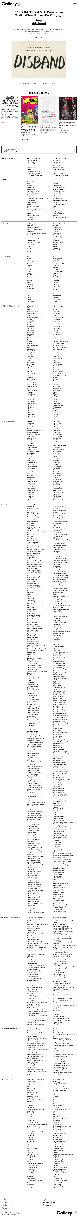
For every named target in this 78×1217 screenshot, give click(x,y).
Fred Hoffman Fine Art (33, 770)
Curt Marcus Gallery (33, 699)
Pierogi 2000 (57, 683)
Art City (29, 596)
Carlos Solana (31, 445)
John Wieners (57, 425)
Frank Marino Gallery (33, 768)
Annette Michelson (32, 432)
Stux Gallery (56, 801)
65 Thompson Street (33, 518)
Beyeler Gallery (31, 634)
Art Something (31, 600)
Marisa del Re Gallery (59, 581)
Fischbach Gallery (32, 757)
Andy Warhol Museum (33, 928)
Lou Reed (55, 332)
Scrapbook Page (58, 237)
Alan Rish (29, 425)
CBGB (28, 267)
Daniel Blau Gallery (32, 705)
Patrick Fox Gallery (58, 661)
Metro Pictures (31, 1188)
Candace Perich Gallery (34, 658)
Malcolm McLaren (58, 340)
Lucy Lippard (57, 438)
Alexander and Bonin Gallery (35, 549)
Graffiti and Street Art (33, 173)
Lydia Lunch (56, 336)
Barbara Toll (30, 619)
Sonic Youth (56, 386)
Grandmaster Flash (32, 383)
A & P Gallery (31, 529)
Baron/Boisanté (31, 620)
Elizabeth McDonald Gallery (35, 738)
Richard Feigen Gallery (60, 700)
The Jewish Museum (58, 1016)
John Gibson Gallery (33, 892)
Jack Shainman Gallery (34, 871)
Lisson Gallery (57, 553)
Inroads (29, 1175)
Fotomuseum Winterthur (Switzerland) (34, 971)
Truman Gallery (57, 842)
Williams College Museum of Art (62, 1072)
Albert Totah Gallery (33, 546)
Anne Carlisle (31, 325)
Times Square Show (58, 213)
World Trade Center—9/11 (60, 217)
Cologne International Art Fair (36, 1131)
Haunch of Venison (32, 836)
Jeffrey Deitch (31, 488)
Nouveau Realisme (58, 162)
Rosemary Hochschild (59, 375)
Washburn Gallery (58, 872)
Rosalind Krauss (57, 481)
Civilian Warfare (32, 692)
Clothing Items (31, 240)
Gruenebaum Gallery (33, 830)
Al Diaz (29, 315)
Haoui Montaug (31, 468)
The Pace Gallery (58, 818)
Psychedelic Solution (59, 691)
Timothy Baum (57, 494)
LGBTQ (55, 182)
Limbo (29, 297)
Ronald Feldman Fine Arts (60, 719)
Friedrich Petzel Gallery (34, 774)
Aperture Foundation (33, 930)
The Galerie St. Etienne (59, 809)
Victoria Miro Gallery (59, 857)
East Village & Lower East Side (36, 210)
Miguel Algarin (57, 455)
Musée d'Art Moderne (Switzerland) (63, 967)
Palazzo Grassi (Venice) (60, 981)
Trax (54, 1176)
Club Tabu (30, 275)
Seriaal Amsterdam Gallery (61, 753)
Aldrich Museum (31, 921)
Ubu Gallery (56, 848)
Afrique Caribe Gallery (33, 542)
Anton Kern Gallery (32, 589)
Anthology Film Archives (34, 1083)
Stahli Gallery (57, 786)
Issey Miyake (31, 477)
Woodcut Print (57, 248)
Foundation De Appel (33, 1156)
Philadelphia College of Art (35, 1069)
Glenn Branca (31, 379)
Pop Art (55, 171)
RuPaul (55, 381)
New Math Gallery (58, 633)
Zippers (55, 301)
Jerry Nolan (30, 399)
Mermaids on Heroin (59, 353)
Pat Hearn (56, 460)
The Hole (55, 1152)
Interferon (30, 1176)
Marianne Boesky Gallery (60, 577)
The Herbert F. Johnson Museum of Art (63, 1046)
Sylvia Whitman (57, 490)
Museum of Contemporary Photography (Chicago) (61, 951)
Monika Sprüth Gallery (59, 615)
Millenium (30, 1190)
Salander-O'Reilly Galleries (61, 732)
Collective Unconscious (33, 1130)
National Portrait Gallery (60, 624)
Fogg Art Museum (32, 969)
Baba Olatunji (31, 332)
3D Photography (32, 224)
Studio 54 (55, 279)
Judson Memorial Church (34, 1180)
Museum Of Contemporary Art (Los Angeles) (63, 942)
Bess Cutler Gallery (32, 630)
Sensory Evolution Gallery (60, 751)
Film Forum (30, 1146)
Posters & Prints (57, 229)
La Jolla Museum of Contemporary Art (37, 1016)
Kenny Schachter (58, 434)
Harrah (29, 279)
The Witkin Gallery (58, 820)
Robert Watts (57, 473)
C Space (29, 1103)
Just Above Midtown (33, 911)
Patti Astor (56, 464)
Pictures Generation (58, 169)
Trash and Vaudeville (59, 1175)
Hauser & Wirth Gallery (34, 839)
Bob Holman (30, 440)
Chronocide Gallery (33, 686)
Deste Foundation (32, 961)
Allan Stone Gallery (32, 555)
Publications (7, 1202)
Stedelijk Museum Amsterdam (61, 1011)
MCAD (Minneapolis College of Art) (37, 1060)
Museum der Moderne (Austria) (62, 935)
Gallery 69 (30, 800)
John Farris (30, 500)
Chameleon (30, 1111)
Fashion (29, 212)
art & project (30, 592)
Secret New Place (58, 1128)
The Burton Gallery (58, 807)
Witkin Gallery (57, 885)
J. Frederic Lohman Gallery (35, 864)
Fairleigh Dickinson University (35, 1043)
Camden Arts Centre (33, 939)
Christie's (29, 952)
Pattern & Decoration (59, 165)
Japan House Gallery (33, 882)
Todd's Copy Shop (58, 1171)
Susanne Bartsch (57, 488)
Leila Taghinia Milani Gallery (61, 540)
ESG (28, 368)
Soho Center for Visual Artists (61, 1131)
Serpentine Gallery (58, 756)
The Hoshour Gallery (59, 813)
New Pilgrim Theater (59, 1087)
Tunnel (55, 290)
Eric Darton (30, 458)
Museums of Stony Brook (60, 961)
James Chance (31, 394)
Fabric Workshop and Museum (36, 967)
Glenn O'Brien (31, 464)
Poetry (55, 202)
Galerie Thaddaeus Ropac (34, 793)
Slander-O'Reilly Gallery (60, 771)
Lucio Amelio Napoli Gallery (61, 560)
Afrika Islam (30, 313)
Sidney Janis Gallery (59, 762)
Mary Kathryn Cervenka (60, 347)
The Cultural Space (58, 1146)
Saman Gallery (57, 736)
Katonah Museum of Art (34, 1006)
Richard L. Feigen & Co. (60, 704)
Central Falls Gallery (33, 677)
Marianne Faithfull (58, 343)
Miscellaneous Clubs (59, 264)
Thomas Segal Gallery (59, 826)
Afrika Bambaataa (32, 311)
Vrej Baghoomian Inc (59, 867)
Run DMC (55, 379)
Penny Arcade (57, 368)
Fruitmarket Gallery (33, 776)
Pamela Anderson (58, 364)
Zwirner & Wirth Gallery (60, 911)
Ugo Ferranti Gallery (59, 850)
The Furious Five (57, 403)
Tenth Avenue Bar (58, 1143)
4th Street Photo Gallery (34, 527)
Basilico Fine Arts (32, 622)
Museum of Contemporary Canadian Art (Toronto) (64, 948)
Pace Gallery (57, 650)
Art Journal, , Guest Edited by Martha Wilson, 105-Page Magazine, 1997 (67, 124)
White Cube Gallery (59, 878)
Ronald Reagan (57, 479)
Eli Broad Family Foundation (35, 965)
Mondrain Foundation (59, 924)
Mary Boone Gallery (59, 586)
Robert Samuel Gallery (59, 713)
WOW (55, 1188)
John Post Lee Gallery (33, 897)
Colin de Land (31, 453)
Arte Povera (30, 162)
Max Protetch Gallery (59, 596)
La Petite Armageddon (33, 292)
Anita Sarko (30, 321)
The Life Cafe (57, 1156)
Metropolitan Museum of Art (35, 1024)
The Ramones (57, 407)
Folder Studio (12, 1214)
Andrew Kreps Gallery (33, 577)
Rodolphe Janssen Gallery (60, 715)
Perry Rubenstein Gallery (60, 673)
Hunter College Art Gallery (35, 1054)
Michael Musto (57, 451)
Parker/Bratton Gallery (60, 658)
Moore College (31, 1064)
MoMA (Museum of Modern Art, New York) (64, 921)
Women (55, 215)
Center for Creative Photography (36, 947)
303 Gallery (30, 523)
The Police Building (58, 1161)
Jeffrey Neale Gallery (33, 888)
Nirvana (55, 267)
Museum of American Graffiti (61, 936)
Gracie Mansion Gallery (34, 819)
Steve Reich (56, 390)
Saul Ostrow (56, 483)
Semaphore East (58, 747)
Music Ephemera (58, 189)
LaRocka (29, 293)
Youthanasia (56, 299)
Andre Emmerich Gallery (34, 574)
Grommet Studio (32, 826)
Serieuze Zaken (57, 755)
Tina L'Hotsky (57, 414)
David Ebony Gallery (33, 708)
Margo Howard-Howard (60, 341)
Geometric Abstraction (33, 171)
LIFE (28, 295)
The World (56, 284)
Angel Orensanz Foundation (35, 1079)
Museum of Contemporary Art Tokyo (64, 945)
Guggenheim (31, 982)
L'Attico (55, 525)
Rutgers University (58, 1032)
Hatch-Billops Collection (34, 1173)
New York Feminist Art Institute (62, 1089)
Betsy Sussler (30, 334)
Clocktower (30, 693)
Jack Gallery (30, 869)
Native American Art (59, 191)
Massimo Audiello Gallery (60, 588)
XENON (55, 297)
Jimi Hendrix (30, 401)
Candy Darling (31, 349)
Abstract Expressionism (33, 158)
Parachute (56, 1096)
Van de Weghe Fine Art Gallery (62, 853)
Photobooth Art (31, 252)
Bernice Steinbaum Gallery (35, 628)
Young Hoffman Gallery (60, 904)
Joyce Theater (31, 1178)
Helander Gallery (32, 845)
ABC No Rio (30, 536)
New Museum (57, 974)
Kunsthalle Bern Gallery (60, 521)
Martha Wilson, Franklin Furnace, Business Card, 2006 (48, 126)
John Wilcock (57, 427)
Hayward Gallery (32, 841)
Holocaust (30, 219)
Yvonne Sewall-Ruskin (59, 500)
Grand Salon (31, 821)
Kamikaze (30, 286)
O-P (54, 1092)
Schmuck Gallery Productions (61, 741)
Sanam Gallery (57, 738)
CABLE (29, 656)
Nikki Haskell (57, 457)
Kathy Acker (56, 432)
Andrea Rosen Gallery (33, 576)
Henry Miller (30, 472)
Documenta (30, 1135)
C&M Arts (30, 1105)
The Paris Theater (58, 1158)
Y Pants (55, 416)
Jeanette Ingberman (33, 487)
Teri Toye (55, 401)
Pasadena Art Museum (59, 985)
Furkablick (30, 1160)
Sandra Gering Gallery (60, 740)
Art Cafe (29, 1085)
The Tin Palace (57, 1165)
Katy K (55, 310)
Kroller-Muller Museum (33, 1008)
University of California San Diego (63, 1054)
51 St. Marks (30, 512)
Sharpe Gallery (57, 758)
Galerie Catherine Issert (34, 785)
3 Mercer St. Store (32, 504)
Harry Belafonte (31, 384)
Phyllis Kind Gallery (58, 682)
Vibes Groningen (58, 1184)
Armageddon (31, 262)
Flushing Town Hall (32, 1154)
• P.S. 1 (6, 120)
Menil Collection (31, 1022)
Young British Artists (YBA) (60, 175)
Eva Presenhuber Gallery (34, 746)
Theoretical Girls (58, 412)
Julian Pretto (30, 907)
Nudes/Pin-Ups (57, 198)
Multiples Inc (56, 618)
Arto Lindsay (30, 330)
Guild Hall (30, 985)
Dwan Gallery (31, 725)
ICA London (30, 995)
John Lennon (30, 407)
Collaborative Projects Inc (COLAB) (37, 198)
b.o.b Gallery (31, 613)
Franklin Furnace (32, 1158)
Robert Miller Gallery (59, 712)
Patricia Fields (57, 462)
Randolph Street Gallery (60, 693)
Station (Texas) (57, 1139)
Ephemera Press (48, 1202)
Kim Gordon (56, 311)
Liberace (55, 325)
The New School (57, 1049)
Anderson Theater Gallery (34, 572)
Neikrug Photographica (60, 628)
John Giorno (56, 421)
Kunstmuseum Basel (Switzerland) (37, 1011)
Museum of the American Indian (62, 958)
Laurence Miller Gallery (60, 534)
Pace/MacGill (57, 654)
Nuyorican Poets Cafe (59, 1090)
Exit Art (29, 1145)
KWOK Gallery (57, 523)
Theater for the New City (60, 1167)
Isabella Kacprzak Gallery (34, 862)
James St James (31, 396)
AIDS (28, 183)
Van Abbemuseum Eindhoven (61, 1018)
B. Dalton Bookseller (33, 1092)
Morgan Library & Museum (61, 926)
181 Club (29, 258)
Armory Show (31, 932)
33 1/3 (28, 510)
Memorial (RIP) (57, 185)
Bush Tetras (30, 347)
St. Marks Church (58, 1137)
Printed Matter (57, 1113)
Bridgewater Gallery (33, 643)
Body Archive (31, 1098)
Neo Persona (57, 630)
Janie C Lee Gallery (32, 881)
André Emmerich (32, 579)
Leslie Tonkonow (58, 547)
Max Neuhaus (57, 351)
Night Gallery (57, 635)
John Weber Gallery (33, 899)
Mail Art (55, 183)
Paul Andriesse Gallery (59, 663)
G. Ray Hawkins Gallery (34, 780)
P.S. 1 (53, 83)
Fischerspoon (31, 373)
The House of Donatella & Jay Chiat (63, 1154)
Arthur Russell (31, 328)
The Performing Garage (60, 1160)
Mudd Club (56, 265)
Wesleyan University (59, 1067)
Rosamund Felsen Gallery (60, 723)
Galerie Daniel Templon (34, 789)
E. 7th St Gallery (31, 729)
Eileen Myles (30, 457)
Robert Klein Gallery (59, 710)
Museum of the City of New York (62, 960)
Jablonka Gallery (32, 867)
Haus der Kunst (31, 837)
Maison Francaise (32, 1058)
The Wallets (56, 411)
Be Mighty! (30, 1094)
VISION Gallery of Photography (62, 859)
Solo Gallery (56, 775)
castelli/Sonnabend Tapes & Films (37, 671)
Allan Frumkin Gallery (33, 553)
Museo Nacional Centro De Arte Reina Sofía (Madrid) (62, 928)
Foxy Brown (30, 377)
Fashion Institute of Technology (36, 1045)
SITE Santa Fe (57, 1003)
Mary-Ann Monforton (59, 445)
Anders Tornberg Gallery (34, 570)
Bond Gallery (31, 639)
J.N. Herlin (30, 866)
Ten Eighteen (56, 280)
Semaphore (56, 745)
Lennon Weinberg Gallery (60, 542)
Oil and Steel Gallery (59, 645)
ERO (28, 1143)
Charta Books (31, 1115)
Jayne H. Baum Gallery (34, 886)
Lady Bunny (56, 319)
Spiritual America (58, 785)
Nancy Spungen (57, 358)
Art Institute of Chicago (33, 1029)
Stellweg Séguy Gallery (60, 796)
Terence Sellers (57, 399)
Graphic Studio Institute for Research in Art (37, 1050)
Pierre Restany (57, 470)
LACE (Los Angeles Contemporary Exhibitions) (63, 529)
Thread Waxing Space (59, 1169)
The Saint (55, 282)
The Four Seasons (58, 1150)
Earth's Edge (30, 1137)
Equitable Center (32, 1141)
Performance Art (58, 167)
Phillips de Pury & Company (61, 989)
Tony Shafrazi (57, 496)
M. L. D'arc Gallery (58, 568)
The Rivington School (59, 212)
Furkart (29, 1161)
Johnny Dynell (31, 416)
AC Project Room (32, 538)
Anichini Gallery (31, 581)
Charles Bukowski (32, 447)
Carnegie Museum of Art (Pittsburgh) (38, 943)
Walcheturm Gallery (59, 870)
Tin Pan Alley (56, 286)
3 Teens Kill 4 (30, 306)
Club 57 (29, 271)
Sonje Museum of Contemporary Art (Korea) (63, 1006)
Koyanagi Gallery (58, 519)
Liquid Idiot (56, 326)
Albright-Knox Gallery (33, 919)
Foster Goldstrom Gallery (34, 761)
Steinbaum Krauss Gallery (60, 794)
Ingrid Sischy (30, 473)
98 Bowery (45, 1205)
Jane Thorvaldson (32, 481)
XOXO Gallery (57, 898)
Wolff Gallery (57, 891)
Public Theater (57, 1117)
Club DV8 (29, 273)
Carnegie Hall (31, 1107)
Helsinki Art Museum (33, 989)
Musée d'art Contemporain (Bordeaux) (61, 964)
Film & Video (30, 244)
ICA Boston (30, 993)
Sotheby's (56, 1009)
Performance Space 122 (60, 1102)
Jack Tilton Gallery (32, 873)
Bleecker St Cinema (32, 1096)
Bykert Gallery (31, 654)
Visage (55, 293)
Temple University (58, 1042)
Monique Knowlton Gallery (61, 616)
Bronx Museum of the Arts (34, 936)
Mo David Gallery (58, 607)
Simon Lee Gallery (58, 766)
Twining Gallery (57, 844)
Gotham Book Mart (32, 1165)
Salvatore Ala (57, 734)
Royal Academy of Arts (60, 1031)
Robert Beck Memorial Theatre (62, 1126)
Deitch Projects (31, 716)
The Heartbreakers (58, 405)
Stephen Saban (57, 388)
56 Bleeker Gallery (32, 516)
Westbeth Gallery (58, 876)
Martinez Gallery (58, 585)
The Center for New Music (60, 1145)
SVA (54, 1036)
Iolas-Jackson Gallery (33, 860)
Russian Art (56, 208)
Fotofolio (29, 763)
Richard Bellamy (57, 698)
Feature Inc (30, 751)
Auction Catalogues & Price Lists (36, 233)
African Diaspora (32, 182)
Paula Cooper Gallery (59, 669)
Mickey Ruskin (57, 453)
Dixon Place (30, 1133)
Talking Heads (57, 396)
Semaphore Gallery (59, 749)
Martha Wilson (44, 83)
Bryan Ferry (30, 343)
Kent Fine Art (56, 508)
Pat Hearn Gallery (58, 659)
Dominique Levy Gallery (34, 720)
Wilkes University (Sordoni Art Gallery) (62, 1069)
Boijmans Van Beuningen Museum (37, 934)
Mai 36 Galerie (57, 570)
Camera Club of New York (35, 941)
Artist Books (30, 231)
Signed (55, 239)
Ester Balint (30, 369)
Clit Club (29, 269)
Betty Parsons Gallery (33, 632)
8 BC (28, 256)
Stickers (55, 246)
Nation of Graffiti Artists (60, 1083)
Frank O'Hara (31, 460)
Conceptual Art (31, 164)
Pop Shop (56, 1107)
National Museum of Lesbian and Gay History (63, 969)
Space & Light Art (58, 242)
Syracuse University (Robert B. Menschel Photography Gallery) (63, 1039)
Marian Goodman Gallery (61, 575)
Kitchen (29, 1182)
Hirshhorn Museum (32, 991)
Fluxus (29, 169)
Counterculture (31, 202)
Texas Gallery (57, 805)
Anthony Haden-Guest (33, 434)
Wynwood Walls (58, 894)
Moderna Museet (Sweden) (61, 919)
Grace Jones (30, 381)
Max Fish (55, 594)
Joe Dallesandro (32, 403)
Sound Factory (57, 1135)
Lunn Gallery (57, 564)
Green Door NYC (32, 1167)
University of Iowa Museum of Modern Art (61, 1057)
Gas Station (30, 217)
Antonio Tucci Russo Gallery (35, 591)
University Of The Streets (60, 1180)
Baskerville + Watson (33, 624)
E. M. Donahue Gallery (33, 731)
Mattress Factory (58, 592)
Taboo (55, 394)
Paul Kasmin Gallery (59, 665)
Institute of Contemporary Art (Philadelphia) (35, 999)
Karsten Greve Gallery (59, 504)
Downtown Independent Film (35, 208)
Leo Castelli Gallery (58, 543)
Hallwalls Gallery (32, 834)
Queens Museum (58, 993)
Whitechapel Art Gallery (60, 880)
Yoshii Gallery (57, 902)
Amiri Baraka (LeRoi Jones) (35, 430)
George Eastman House (34, 978)
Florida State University (34, 1047)
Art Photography (32, 160)
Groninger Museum (32, 980)
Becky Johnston (31, 438)
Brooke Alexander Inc (33, 647)
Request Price (24, 139)
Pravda (55, 1111)
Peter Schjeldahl (57, 468)
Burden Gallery (31, 652)
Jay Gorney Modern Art (34, 884)
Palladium (56, 269)
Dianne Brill (30, 354)
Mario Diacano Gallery (60, 579)
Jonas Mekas (57, 429)
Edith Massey (31, 364)
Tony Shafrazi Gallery (59, 837)
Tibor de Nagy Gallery (59, 829)
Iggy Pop (29, 388)
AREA (28, 260)
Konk (54, 315)
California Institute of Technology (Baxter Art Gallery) (36, 1039)
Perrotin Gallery (57, 671)
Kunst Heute (30, 1184)
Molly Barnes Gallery (59, 613)
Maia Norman (57, 440)
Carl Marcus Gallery (33, 663)
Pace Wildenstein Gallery (60, 652)
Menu (75, 3)
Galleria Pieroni (31, 796)
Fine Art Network (32, 1148)
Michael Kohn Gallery (59, 600)
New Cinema (57, 1085)
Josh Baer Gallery (32, 905)
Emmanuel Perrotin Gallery (35, 742)
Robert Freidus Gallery (59, 708)
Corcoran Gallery (32, 695)
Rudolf (55, 377)
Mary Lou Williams (58, 349)
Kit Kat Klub (30, 288)
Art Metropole (31, 1089)
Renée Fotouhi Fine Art (59, 697)
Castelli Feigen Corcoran (34, 667)
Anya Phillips (30, 326)
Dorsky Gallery (31, 723)
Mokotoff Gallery (58, 611)
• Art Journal (63, 129)
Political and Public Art (59, 204)
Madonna (56, 338)
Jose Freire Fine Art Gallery (35, 903)
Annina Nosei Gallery (33, 585)
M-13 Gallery (57, 566)
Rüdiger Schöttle (58, 726)
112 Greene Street (32, 519)
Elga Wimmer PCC (32, 736)
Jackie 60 (30, 284)
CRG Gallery (31, 697)
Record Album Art (58, 235)
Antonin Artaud (31, 436)
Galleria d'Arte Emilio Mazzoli (36, 795)
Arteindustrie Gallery (33, 606)
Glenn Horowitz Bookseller (35, 1163)
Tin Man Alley (57, 833)
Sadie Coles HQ (57, 730)
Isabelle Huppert (32, 390)
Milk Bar (55, 262)
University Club (57, 1178)
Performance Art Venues (60, 1100)
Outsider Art (56, 164)
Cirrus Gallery (31, 688)
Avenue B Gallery (32, 609)
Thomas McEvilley (58, 492)
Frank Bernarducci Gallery (34, 766)
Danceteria (30, 277)
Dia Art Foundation (32, 963)
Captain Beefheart (32, 351)
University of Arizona (59, 1052)
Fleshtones (30, 375)
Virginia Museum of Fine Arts (61, 1020)
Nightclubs (56, 195)
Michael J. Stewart (58, 449)
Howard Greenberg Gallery (35, 856)
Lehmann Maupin (58, 538)
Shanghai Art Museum (59, 1002)
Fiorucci (29, 1150)
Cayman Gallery (32, 673)
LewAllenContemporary (60, 549)
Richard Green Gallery (59, 702)
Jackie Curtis (30, 392)
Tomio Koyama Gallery (60, 835)
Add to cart (39, 22)
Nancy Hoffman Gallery (60, 622)
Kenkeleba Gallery (58, 506)
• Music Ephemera (11, 118)
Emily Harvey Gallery (33, 740)
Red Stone (56, 1122)
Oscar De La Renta (58, 458)
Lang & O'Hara (57, 532)
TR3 (54, 288)
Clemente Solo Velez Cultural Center (37, 1124)
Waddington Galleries (59, 868)
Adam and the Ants (32, 308)
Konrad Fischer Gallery (60, 514)
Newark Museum (58, 980)
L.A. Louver (56, 527)
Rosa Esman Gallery (59, 721)
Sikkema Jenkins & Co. (59, 764)
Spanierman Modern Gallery (61, 779)
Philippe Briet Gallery (59, 676)
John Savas (30, 411)
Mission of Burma (58, 354)
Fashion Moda (31, 750)
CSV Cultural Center (33, 960)
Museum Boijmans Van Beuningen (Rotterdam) (63, 932)
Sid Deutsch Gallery (58, 760)
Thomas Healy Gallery (59, 824)
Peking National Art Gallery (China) (63, 987)
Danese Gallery (31, 703)
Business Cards (31, 235)
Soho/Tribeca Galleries (60, 773)
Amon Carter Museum (33, 926)
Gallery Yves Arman (33, 808)
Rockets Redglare (58, 371)
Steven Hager (57, 487)
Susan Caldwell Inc (58, 803)
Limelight (29, 299)
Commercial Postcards (33, 242)
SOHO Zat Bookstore (59, 1133)
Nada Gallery (57, 620)
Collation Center (32, 1126)
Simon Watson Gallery (59, 768)
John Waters (30, 414)
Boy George (30, 340)
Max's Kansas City (58, 258)
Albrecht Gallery (32, 547)
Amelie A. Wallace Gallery (35, 561)
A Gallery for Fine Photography (36, 531)
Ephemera (7, 1199)
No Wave (56, 197)
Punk (54, 206)
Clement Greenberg (33, 451)
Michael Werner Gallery (60, 601)
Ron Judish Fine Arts (59, 717)
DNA (28, 360)
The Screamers (57, 409)
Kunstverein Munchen (33, 1013)
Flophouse (30, 1152)
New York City (57, 193)
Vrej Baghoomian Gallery (60, 865)
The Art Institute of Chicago (61, 1043)
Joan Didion (30, 498)
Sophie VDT (56, 485)
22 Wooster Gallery (32, 508)
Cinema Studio (31, 1120)
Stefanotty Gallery (58, 790)
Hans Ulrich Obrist (32, 466)
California (30, 197)
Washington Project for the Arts (62, 1186)
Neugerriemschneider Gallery (61, 631)
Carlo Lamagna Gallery (34, 665)
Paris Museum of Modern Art (61, 983)
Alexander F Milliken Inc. (34, 551)
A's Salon (29, 533)
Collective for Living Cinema (35, 1128)
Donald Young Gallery (33, 722)
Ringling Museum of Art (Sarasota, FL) (63, 995)
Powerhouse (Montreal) (60, 1109)
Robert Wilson (57, 475)
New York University (33, 1067)
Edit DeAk (30, 455)
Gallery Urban (31, 806)
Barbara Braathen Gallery (34, 615)
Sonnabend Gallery (58, 777)
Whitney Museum (58, 1024)
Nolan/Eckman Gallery (60, 639)
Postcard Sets (57, 227)
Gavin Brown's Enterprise (34, 811)
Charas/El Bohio (31, 1113)
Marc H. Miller (57, 442)
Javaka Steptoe (31, 483)
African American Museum (34, 917)
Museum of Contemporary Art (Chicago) (62, 939)
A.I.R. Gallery (31, 534)
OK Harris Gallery (58, 646)
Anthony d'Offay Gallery (34, 587)
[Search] (39, 151)
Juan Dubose (57, 430)
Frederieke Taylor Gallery (34, 772)
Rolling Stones (57, 373)
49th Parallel (30, 525)
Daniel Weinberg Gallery (34, 707)
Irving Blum (30, 475)
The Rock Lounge (58, 1163)
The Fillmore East (58, 1148)
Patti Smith (56, 366)
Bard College (31, 1031)
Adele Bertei (30, 310)
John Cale (30, 405)
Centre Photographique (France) (36, 949)
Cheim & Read (31, 682)
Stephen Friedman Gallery (60, 798)
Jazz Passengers (32, 397)
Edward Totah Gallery (33, 735)
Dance (29, 204)
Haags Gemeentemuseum (34, 987)
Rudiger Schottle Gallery (60, 725)
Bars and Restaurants (33, 193)
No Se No (56, 637)
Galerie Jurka (31, 791)
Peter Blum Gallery (58, 674)
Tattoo (55, 210)
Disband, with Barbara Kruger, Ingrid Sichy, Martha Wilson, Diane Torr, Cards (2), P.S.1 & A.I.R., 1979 (10, 112)
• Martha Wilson (49, 130)
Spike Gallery (57, 783)
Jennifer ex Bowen (32, 490)
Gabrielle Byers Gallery (34, 781)
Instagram (44, 1199)
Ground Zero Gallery (33, 828)
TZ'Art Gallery (57, 846)
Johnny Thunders (58, 306)
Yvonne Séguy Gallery (59, 906)
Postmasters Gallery (59, 687)
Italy (54, 180)
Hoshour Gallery (32, 854)
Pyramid (55, 273)
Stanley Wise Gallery (59, 788)
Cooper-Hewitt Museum (34, 958)
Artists (4, 1208)
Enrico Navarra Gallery (34, 744)
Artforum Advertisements (34, 229)
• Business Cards (45, 129)
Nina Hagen (56, 362)
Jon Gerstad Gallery (33, 901)
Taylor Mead (57, 397)
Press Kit (55, 231)
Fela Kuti (29, 371)
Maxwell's (56, 260)
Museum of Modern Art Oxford (62, 956)
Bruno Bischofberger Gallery (35, 650)
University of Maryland (59, 1060)
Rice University (57, 1029)
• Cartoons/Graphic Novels (28, 134)
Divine (29, 358)
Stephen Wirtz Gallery (59, 800)
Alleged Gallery (31, 557)
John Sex (29, 412)
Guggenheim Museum (33, 984)
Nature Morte (57, 626)
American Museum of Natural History (38, 924)
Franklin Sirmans (32, 462)
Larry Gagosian (57, 436)
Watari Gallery (57, 874)
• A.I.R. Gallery (6, 116)
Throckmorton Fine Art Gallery (62, 828)
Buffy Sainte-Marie (32, 345)
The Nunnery (57, 814)
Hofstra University (32, 1052)
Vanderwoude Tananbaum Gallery (63, 855)
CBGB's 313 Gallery (32, 675)
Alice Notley (30, 427)
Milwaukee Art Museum (60, 917)
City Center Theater (32, 1122)
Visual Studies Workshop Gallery (62, 861)
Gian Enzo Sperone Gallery (35, 815)
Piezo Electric (57, 685)
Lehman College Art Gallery (35, 1056)
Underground (57, 292)
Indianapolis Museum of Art (35, 997)
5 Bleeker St (30, 506)
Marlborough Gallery (59, 583)
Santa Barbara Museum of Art (62, 1000)
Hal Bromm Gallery (32, 832)
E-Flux (29, 727)
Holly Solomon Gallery (33, 852)
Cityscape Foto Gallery (34, 690)
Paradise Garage (58, 271)
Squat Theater (57, 277)
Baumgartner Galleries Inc (34, 626)
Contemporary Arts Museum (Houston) (35, 955)
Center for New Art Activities (35, 1109)
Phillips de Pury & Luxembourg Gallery (62, 679)
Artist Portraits (31, 189)
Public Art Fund (57, 991)
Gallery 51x (30, 798)
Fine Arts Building (32, 755)
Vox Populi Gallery (58, 863)
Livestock (55, 555)
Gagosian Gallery (32, 783)
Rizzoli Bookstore (58, 1124)
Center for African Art (33, 945)
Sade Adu (56, 383)
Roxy (54, 275)
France (29, 213)
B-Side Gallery (31, 611)
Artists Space (30, 607)
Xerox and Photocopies (60, 250)
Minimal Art (56, 160)
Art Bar (29, 594)
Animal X (29, 319)
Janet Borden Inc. (32, 877)
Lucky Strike (30, 301)
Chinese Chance (31, 1118)
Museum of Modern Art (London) (63, 954)
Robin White (56, 477)
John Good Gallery (32, 894)
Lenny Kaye (56, 323)
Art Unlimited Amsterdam (34, 602)
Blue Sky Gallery (32, 635)
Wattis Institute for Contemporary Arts (64, 1065)
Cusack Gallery (31, 701)
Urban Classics (57, 852)
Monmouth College (32, 1062)
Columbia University (33, 1042)
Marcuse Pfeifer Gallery (60, 572)
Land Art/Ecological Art (60, 158)
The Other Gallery (58, 816)
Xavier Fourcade (58, 896)
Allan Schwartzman (32, 429)
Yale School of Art (58, 1074)
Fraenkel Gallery (32, 765)
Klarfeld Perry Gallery (59, 510)
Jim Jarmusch (31, 496)
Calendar (29, 237)
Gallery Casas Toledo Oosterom (36, 802)
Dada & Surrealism (32, 165)
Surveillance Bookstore (59, 1141)
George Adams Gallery (34, 813)
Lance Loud (56, 321)
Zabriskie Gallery (58, 907)
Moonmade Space (58, 1079)
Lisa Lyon (55, 330)
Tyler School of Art (58, 1051)
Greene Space (31, 1169)
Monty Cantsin (57, 356)
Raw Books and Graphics (60, 1118)
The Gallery (56, 811)
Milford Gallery (57, 603)
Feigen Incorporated (33, 753)
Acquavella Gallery (32, 540)
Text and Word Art (58, 173)
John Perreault (57, 423)
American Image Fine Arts (34, 566)
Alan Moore (30, 423)
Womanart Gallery (58, 892)
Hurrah (29, 282)
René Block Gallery (58, 695)
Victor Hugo (56, 498)
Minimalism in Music (59, 187)
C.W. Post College (32, 1034)
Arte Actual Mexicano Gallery (35, 604)
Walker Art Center (58, 1022)
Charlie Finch (31, 449)
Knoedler (55, 512)
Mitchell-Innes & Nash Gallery (61, 605)
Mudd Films (56, 1081)
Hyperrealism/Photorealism (35, 175)
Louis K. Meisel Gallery (59, 558)
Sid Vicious (56, 384)
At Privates (30, 1090)
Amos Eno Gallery (32, 568)
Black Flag (30, 336)
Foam (28, 759)
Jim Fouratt (30, 494)
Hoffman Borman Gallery (34, 851)
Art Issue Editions (32, 598)
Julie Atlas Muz (57, 308)
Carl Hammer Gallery (33, 662)
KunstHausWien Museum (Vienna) (37, 1009)
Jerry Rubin (30, 492)
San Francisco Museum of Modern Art (64, 998)
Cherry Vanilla (31, 353)
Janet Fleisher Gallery (33, 879)
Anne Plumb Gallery (33, 583)
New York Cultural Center (60, 976)
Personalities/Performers (60, 200)
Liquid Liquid (57, 328)
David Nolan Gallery (33, 710)
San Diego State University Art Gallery (64, 1034)
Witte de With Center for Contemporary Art (60, 888)
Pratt (28, 1075)
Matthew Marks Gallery (60, 590)
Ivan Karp (30, 479)
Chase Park (30, 1117)
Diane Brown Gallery (33, 718)
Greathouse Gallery (33, 823)
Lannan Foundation (32, 1019)
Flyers (28, 246)
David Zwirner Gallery (33, 712)
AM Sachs (30, 559)
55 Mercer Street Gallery (34, 514)
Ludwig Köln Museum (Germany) (37, 1020)
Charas (29, 680)
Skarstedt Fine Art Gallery (60, 770)
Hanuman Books (32, 1171)
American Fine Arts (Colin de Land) (37, 562)
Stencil (55, 244)
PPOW (55, 689)
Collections (7, 1205)
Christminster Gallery (33, 684)
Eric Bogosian (31, 366)
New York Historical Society (61, 978)
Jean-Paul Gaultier (32, 485)
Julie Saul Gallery (32, 909)
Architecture (30, 187)
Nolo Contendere (58, 641)
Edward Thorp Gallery (33, 733)
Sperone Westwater (59, 781)
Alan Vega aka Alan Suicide (35, 317)
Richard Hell (56, 369)
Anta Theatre (31, 1081)
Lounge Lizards (57, 334)
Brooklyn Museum (32, 937)
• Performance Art (64, 130)
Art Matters (30, 1087)
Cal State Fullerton (32, 1036)
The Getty (56, 1014)
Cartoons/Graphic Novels (34, 239)
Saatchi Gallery (57, 728)
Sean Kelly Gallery (58, 743)
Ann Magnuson (31, 323)
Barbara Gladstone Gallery (35, 617)
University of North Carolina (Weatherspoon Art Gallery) (62, 1062)
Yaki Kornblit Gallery (59, 900)
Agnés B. (29, 421)
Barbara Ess (26, 83)
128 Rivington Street (32, 521)
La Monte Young (58, 317)
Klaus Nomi (56, 313)
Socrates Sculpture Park (60, 1130)
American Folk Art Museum (35, 923)
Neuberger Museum (59, 972)
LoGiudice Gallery (58, 557)
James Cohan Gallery (33, 875)
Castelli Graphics (32, 669)
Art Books (30, 225)
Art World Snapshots (33, 227)
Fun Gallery (30, 778)
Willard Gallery (57, 881)
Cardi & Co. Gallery (33, 660)
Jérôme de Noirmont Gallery (35, 912)
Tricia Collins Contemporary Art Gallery (62, 839)
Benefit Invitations (32, 195)
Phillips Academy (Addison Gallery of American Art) (38, 1072)
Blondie (29, 338)
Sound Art (56, 240)
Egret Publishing (31, 1139)
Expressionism (31, 167)
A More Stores (31, 180)
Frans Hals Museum (32, 976)
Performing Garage (59, 1103)
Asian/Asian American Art (34, 191)
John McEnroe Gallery (33, 896)
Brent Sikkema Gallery (33, 641)
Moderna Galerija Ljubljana (61, 609)
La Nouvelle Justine (32, 290)
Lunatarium (30, 1186)
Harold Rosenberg (32, 470)
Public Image (57, 1115)
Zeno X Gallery (57, 909)
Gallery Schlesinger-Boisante (35, 804)
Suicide (55, 392)
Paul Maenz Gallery (59, 667)
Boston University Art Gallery (35, 1032)
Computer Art (31, 200)
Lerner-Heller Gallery (59, 545)
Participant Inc (57, 1098)
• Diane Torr (10, 117)
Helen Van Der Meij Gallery (35, 847)
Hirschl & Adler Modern (34, 849)
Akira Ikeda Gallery (33, 544)
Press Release (57, 233)
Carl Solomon (31, 442)
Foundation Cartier (32, 974)
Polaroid (55, 225)
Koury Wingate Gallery (60, 518)
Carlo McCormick (32, 443)
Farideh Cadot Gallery (33, 748)
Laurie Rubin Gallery (59, 536)
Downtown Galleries (33, 206)
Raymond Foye (57, 472)
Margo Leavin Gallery (59, 573)
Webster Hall (57, 295)
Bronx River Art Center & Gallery (36, 645)
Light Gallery (57, 551)
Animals (29, 185)
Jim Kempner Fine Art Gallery (35, 890)
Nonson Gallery (57, 643)
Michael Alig (56, 447)
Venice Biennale (57, 1182)
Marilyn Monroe (58, 345)
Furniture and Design (33, 215)
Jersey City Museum (33, 1004)
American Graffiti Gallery (34, 564)
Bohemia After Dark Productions (36, 1100)
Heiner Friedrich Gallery (34, 843)
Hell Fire (29, 280)
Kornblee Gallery (58, 516)
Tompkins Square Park (59, 1173)
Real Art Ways (57, 1120)
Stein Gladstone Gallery (60, 792)
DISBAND (35, 83)
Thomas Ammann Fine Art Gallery (63, 822)
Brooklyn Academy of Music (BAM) (37, 648)
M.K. (54, 256)
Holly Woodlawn (32, 386)
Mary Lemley (57, 443)
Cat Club (29, 265)
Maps (28, 250)
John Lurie (30, 409)
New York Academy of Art (34, 1066)
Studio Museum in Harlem (60, 1013)
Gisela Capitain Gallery (34, 817)
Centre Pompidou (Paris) (34, 951)
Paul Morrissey (57, 466)
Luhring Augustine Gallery (60, 562)
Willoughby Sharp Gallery (60, 883)
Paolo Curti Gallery (58, 656)
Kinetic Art (30, 248)
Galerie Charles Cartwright (35, 787)
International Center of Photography (37, 1002)
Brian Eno (29, 341)
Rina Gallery (56, 706)
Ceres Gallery (31, 678)
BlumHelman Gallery (33, 637)
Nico (54, 360)
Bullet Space (30, 1102)
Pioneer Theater (57, 1105)
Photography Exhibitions (60, 224)
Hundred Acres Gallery (34, 858)
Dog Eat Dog (31, 362)
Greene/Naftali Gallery (34, 824)
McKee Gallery (57, 598)
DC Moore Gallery (32, 714)
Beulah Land (30, 264)
